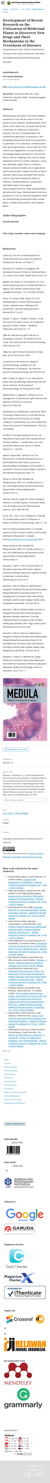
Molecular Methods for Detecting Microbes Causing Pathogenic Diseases (27, 910)
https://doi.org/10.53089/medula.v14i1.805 (27, 87)
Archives (14, 9)
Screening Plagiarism (12, 1096)
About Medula (9, 1074)
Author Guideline (10, 1067)
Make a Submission (15, 1123)
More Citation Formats (14, 800)
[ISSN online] (12, 1155)
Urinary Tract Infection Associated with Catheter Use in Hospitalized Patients (27, 1018)
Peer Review (8, 1089)
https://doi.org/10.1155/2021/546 (23, 539)
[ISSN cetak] (6, 1172)
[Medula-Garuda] (19, 1233)
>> (9, 1051)
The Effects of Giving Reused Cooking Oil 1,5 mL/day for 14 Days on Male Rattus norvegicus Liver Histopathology (26, 1036)
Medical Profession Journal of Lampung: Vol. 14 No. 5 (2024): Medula (27, 952)
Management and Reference (14, 1103)
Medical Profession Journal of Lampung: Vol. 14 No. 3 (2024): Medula (25, 964)
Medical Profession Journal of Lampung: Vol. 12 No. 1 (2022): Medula (27, 885)
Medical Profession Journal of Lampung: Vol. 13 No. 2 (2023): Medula (27, 902)
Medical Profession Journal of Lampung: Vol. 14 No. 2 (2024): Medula (27, 915)
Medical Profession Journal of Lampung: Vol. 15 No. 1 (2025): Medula (27, 1024)
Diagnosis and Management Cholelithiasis (22, 881)
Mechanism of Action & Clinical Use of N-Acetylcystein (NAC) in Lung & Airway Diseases (27, 946)
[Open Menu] (3, 3)
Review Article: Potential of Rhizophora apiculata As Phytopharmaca (26, 897)
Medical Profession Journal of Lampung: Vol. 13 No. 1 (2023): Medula (27, 935)
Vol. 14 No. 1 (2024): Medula (33, 9)
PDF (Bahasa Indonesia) (17, 749)
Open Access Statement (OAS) (15, 1092)
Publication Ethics (11, 1071)
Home (5, 9)
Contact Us (8, 1078)
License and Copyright (12, 1099)
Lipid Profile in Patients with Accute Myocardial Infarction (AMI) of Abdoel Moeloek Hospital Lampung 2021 (27, 928)
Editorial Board (10, 1081)
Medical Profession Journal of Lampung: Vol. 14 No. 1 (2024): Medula (27, 982)
